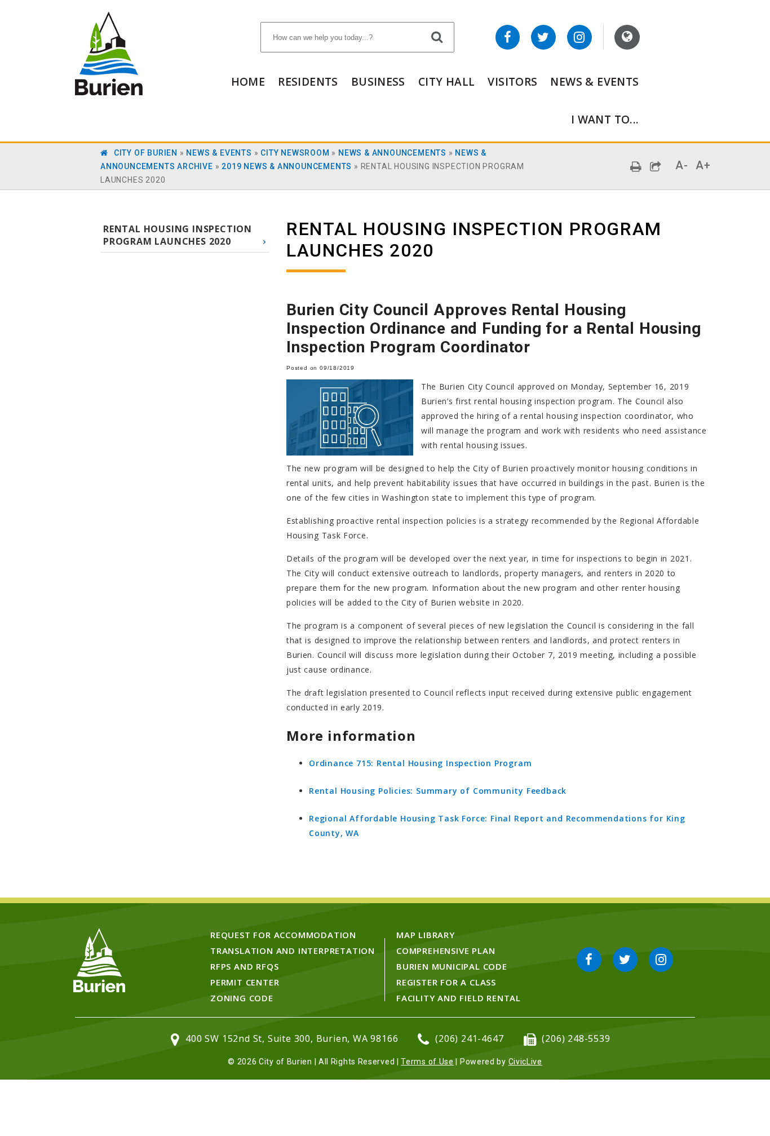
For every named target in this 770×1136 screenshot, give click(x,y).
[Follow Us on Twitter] (543, 37)
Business (378, 81)
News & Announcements (392, 152)
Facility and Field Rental (458, 998)
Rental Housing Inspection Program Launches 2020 (177, 235)
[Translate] (627, 37)
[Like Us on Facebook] (507, 37)
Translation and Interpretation (292, 950)
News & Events (594, 81)
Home (248, 81)
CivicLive (525, 1061)
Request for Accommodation (283, 934)
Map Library (425, 934)
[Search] (437, 36)
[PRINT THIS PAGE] (636, 167)
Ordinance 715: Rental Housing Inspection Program (420, 763)
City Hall (446, 81)
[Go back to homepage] (109, 92)
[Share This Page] (656, 166)
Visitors (512, 81)
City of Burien (146, 152)
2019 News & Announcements (287, 166)
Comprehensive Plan (445, 950)
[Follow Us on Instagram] (579, 37)
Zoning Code (241, 998)
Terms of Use (427, 1061)
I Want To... (605, 119)
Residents (308, 81)
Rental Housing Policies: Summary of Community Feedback (438, 790)
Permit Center (244, 982)
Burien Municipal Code (451, 966)
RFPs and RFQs (244, 966)
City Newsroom (294, 152)
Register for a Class (446, 982)
